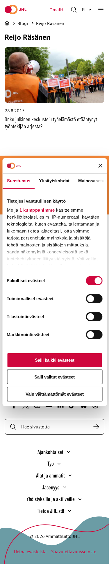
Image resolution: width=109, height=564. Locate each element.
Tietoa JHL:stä (50, 510)
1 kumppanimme (37, 210)
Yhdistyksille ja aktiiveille (50, 498)
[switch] (94, 298)
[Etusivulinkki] (15, 9)
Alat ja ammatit (50, 475)
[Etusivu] (7, 23)
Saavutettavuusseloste (73, 551)
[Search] (96, 426)
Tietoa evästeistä (30, 551)
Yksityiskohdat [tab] (54, 180)
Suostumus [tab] (18, 180)
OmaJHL (57, 9)
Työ (50, 463)
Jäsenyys (50, 487)
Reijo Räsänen (50, 23)
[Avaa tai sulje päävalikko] (100, 9)
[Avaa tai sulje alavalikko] (69, 452)
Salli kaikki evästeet (54, 360)
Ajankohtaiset (50, 451)
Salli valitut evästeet (54, 376)
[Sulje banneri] (100, 166)
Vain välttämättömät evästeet (55, 394)
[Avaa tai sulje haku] (73, 9)
